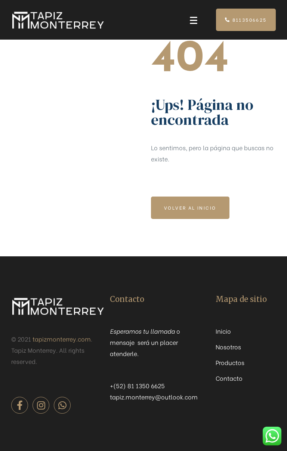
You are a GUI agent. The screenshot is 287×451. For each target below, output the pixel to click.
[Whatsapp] (62, 405)
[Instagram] (41, 405)
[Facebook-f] (19, 405)
